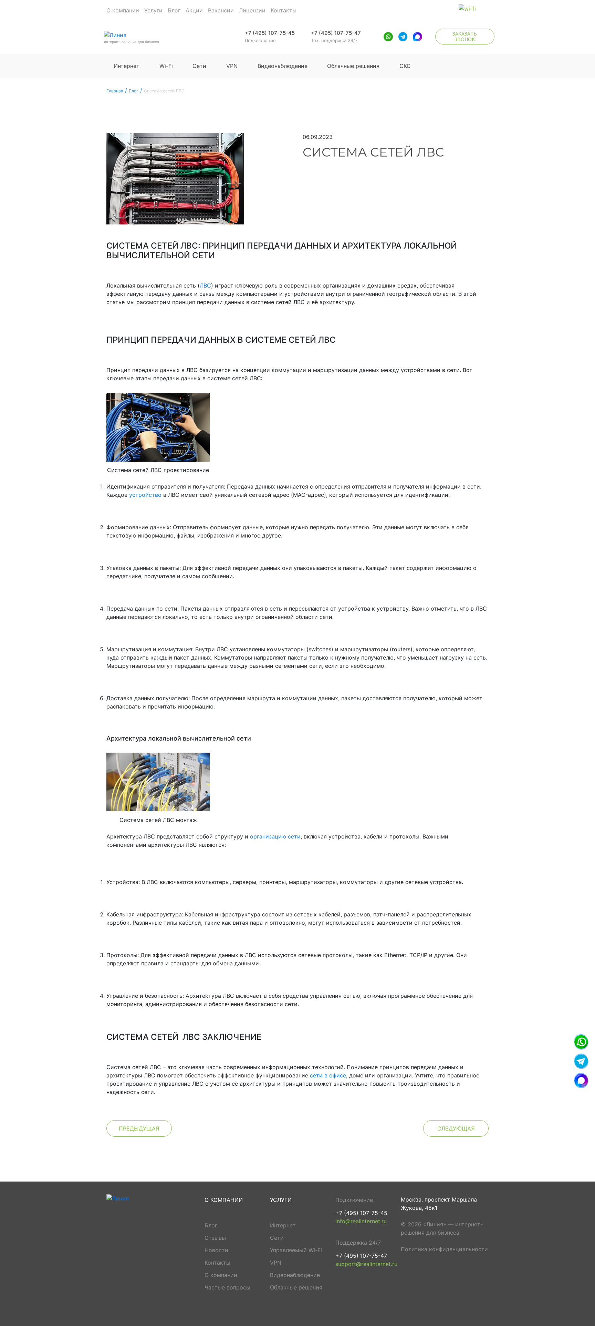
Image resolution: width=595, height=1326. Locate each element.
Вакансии (221, 10)
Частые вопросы (227, 1287)
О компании (122, 10)
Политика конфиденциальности (444, 1249)
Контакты (283, 10)
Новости (216, 1250)
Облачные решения (353, 65)
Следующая (456, 1128)
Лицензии (252, 10)
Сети (199, 65)
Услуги (153, 10)
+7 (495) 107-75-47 (336, 33)
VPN (232, 65)
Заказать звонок (464, 36)
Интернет (126, 65)
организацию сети (275, 836)
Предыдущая (139, 1128)
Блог (174, 10)
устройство (145, 494)
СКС (405, 65)
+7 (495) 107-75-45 (270, 33)
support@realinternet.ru (366, 1263)
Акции (194, 10)
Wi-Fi (166, 65)
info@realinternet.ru (361, 1221)
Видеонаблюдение (282, 65)
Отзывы (215, 1237)
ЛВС (205, 285)
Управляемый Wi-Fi (296, 1250)
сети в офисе (328, 1075)
